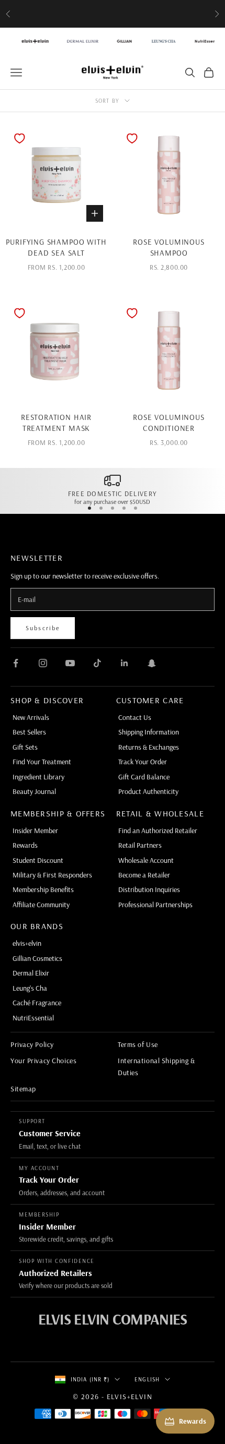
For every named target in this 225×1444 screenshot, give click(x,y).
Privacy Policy (32, 1044)
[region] (112, 489)
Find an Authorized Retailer (157, 830)
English (147, 1379)
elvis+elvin (27, 943)
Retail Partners (140, 845)
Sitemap (23, 1088)
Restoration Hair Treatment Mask (56, 422)
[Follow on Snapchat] (152, 663)
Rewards (25, 845)
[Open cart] (209, 72)
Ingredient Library (38, 776)
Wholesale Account (146, 860)
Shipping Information (148, 732)
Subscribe (43, 628)
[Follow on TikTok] (97, 663)
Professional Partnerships (155, 904)
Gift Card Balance (144, 776)
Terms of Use (138, 1044)
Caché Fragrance (37, 1002)
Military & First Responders (52, 875)
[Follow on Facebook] (15, 663)
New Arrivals (31, 717)
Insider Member (35, 830)
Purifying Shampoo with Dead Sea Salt (56, 247)
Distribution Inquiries (149, 889)
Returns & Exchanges (148, 747)
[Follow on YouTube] (70, 663)
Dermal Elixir (31, 973)
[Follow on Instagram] (43, 663)
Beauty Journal (34, 791)
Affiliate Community (41, 904)
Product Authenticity (148, 791)
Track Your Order (142, 761)
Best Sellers (29, 732)
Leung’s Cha (30, 988)
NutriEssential (33, 1017)
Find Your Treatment (42, 761)
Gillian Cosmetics (37, 958)
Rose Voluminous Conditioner (168, 422)
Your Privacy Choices (43, 1060)
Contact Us (134, 717)
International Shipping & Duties (156, 1066)
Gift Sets (25, 747)
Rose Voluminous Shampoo (168, 247)
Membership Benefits (43, 889)
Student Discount (38, 860)
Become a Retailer (144, 875)
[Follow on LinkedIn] (124, 663)
